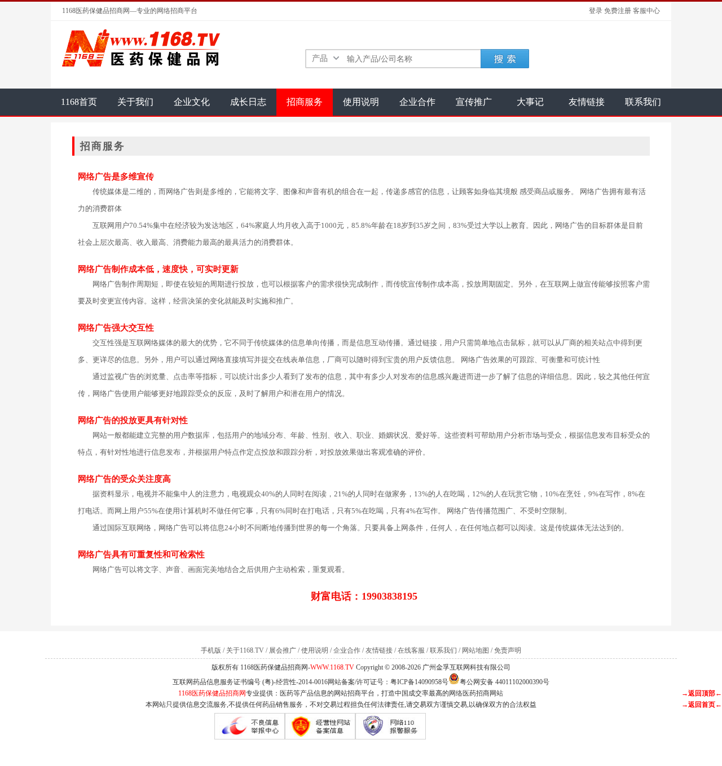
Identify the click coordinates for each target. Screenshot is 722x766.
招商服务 (305, 102)
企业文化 (192, 102)
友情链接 (587, 102)
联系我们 (643, 102)
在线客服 (411, 650)
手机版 (211, 650)
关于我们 (135, 102)
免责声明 (507, 650)
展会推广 (282, 650)
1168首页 (79, 102)
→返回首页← (701, 704)
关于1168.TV (245, 650)
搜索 (505, 58)
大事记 (530, 102)
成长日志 (248, 102)
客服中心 (646, 11)
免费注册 (617, 11)
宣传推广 (474, 102)
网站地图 (475, 650)
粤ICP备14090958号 (419, 682)
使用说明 (361, 102)
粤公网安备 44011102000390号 (504, 681)
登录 (595, 11)
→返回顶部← (701, 693)
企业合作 (417, 102)
